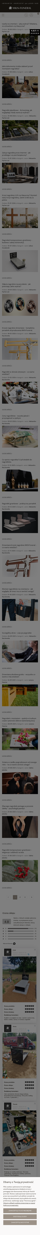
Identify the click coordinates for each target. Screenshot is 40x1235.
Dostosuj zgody (20, 1217)
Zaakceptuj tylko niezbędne (20, 1211)
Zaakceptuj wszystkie (20, 1222)
